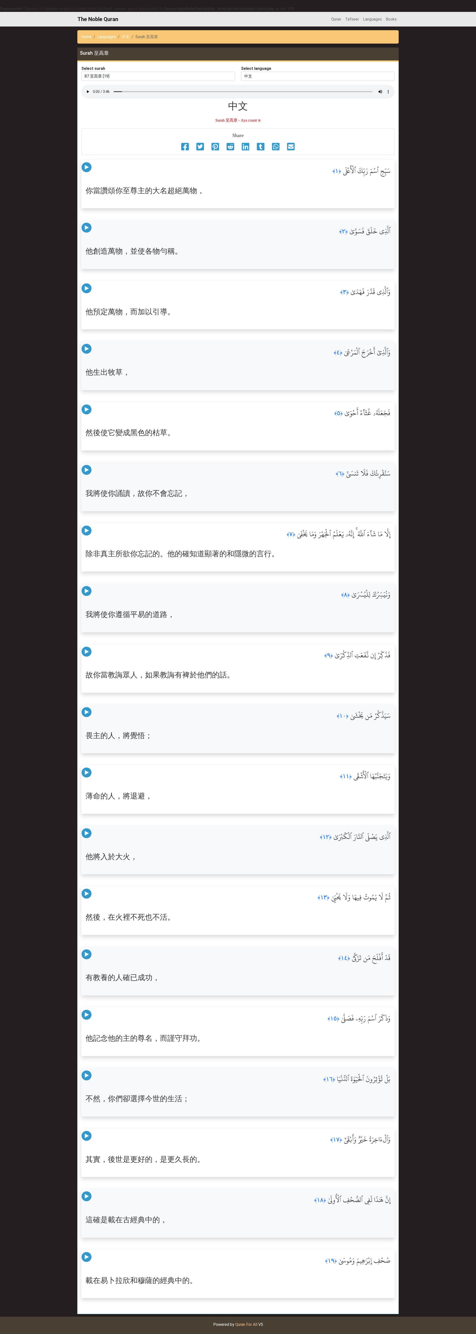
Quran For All (246, 1324)
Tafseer (352, 19)
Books (391, 19)
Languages (372, 19)
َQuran (336, 19)
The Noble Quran (97, 19)
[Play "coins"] (86, 167)
